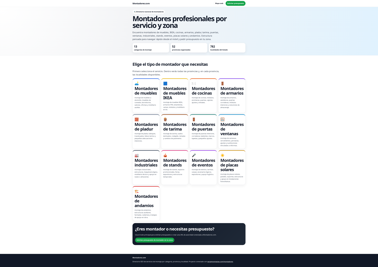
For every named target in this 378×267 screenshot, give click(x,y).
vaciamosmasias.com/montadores (220, 262)
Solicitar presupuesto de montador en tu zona (155, 240)
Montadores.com (141, 3)
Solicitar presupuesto (235, 3)
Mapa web (219, 3)
